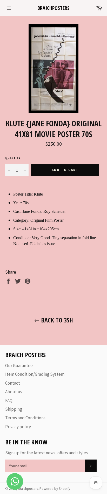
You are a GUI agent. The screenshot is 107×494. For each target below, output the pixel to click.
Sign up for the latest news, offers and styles (46, 453)
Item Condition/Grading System (34, 374)
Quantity (12, 158)
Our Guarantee (19, 365)
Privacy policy (18, 427)
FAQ (8, 400)
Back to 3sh (56, 320)
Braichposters (53, 7)
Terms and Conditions (25, 418)
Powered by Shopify (54, 488)
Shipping (13, 409)
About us (13, 392)
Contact (12, 383)
